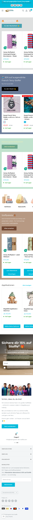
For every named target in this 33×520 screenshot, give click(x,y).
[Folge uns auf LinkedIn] (16, 501)
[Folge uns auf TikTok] (12, 501)
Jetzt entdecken (10, 426)
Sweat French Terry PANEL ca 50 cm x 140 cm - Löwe (11, 117)
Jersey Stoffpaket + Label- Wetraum (11, 256)
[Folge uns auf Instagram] (6, 501)
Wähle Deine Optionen (12, 326)
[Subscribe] (28, 363)
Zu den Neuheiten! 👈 (11, 26)
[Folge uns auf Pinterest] (9, 501)
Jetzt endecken (9, 146)
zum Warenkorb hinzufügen (12, 272)
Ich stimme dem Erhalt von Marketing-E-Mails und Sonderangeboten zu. (17, 367)
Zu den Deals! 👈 (10, 89)
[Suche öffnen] (23, 11)
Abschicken (8, 484)
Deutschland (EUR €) (8, 492)
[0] (30, 11)
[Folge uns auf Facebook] (3, 501)
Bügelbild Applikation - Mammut (10, 310)
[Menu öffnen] (2, 10)
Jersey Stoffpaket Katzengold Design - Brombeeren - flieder (10, 54)
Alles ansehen (9, 228)
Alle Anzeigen (27, 285)
